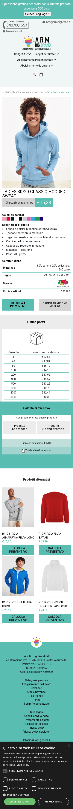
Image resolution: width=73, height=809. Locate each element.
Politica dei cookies (36, 723)
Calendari (36, 688)
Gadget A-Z (21, 54)
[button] (36, 795)
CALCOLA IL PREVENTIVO (18, 305)
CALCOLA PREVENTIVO (18, 549)
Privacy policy (37, 727)
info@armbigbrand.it (58, 22)
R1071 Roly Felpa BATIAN (50, 535)
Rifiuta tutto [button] (53, 801)
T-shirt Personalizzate (37, 703)
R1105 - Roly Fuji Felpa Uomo (17, 604)
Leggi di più (23, 764)
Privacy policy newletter (37, 731)
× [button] (68, 745)
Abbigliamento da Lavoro (35, 65)
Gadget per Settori (45, 54)
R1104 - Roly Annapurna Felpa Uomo (18, 535)
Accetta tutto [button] (19, 801)
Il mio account (13, 31)
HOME (6, 92)
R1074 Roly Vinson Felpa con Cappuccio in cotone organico (54, 604)
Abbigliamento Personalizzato (35, 59)
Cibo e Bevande (36, 691)
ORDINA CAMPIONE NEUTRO (55, 305)
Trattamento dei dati (36, 719)
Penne (36, 699)
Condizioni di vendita (36, 715)
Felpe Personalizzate (57, 92)
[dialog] (36, 775)
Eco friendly (36, 695)
